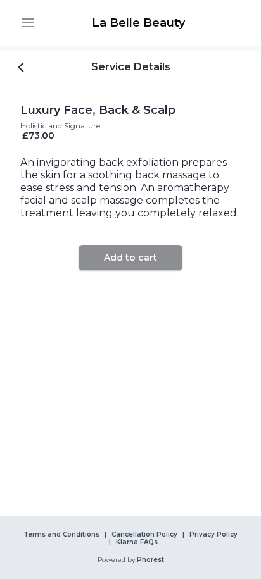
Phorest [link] (150, 560)
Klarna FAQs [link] (137, 542)
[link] (138, 23)
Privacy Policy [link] (213, 535)
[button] (27, 23)
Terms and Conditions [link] (61, 535)
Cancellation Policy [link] (144, 535)
